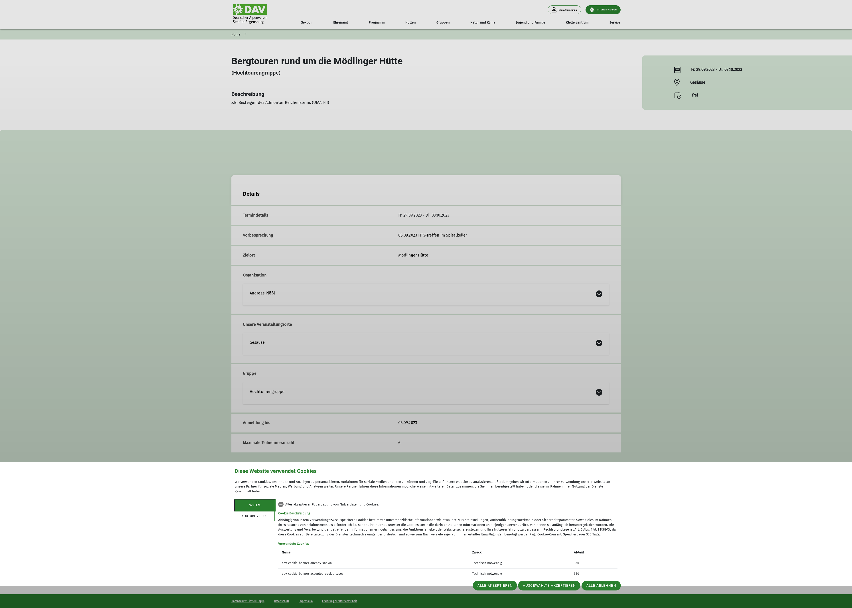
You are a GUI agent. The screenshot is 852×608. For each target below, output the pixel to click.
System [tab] (254, 505)
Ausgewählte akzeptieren (549, 586)
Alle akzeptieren (494, 586)
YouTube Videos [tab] (254, 516)
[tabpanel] (447, 539)
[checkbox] (447, 504)
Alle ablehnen (601, 586)
